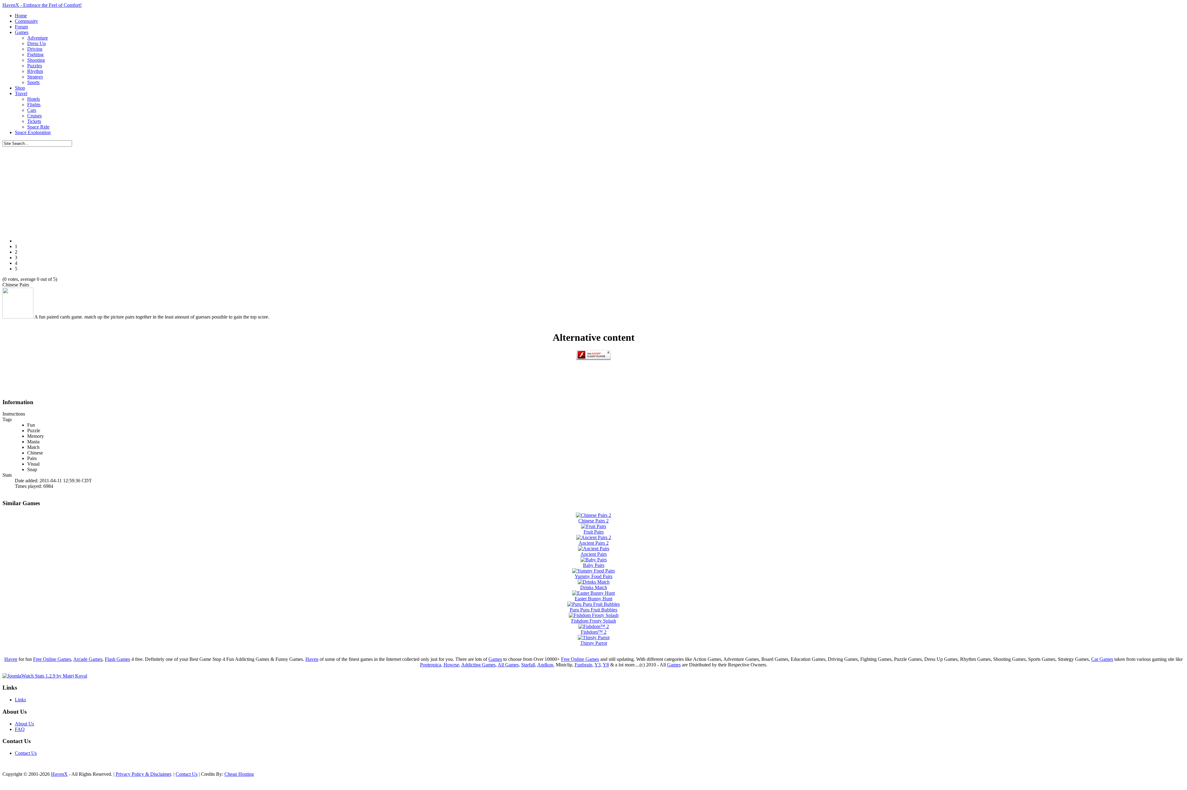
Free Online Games (52, 659)
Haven (10, 659)
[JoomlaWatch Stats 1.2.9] (44, 675)
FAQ (20, 729)
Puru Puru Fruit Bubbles (593, 609)
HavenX (59, 774)
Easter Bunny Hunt (593, 598)
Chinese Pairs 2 (593, 520)
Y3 (597, 664)
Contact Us (26, 753)
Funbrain (583, 664)
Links (20, 699)
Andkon (545, 664)
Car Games (1102, 659)
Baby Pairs (593, 565)
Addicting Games (478, 664)
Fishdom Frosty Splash (593, 620)
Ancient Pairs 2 (594, 543)
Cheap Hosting (239, 774)
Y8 (606, 664)
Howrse (451, 664)
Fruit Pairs (594, 531)
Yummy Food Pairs (593, 576)
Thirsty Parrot (593, 643)
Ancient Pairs (594, 554)
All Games (508, 664)
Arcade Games (87, 659)
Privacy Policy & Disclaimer (143, 774)
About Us (24, 723)
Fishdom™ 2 (593, 632)
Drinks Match (593, 587)
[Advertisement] (593, 190)
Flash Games (117, 659)
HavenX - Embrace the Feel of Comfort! (42, 5)
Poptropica (430, 664)
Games (495, 659)
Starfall (528, 664)
